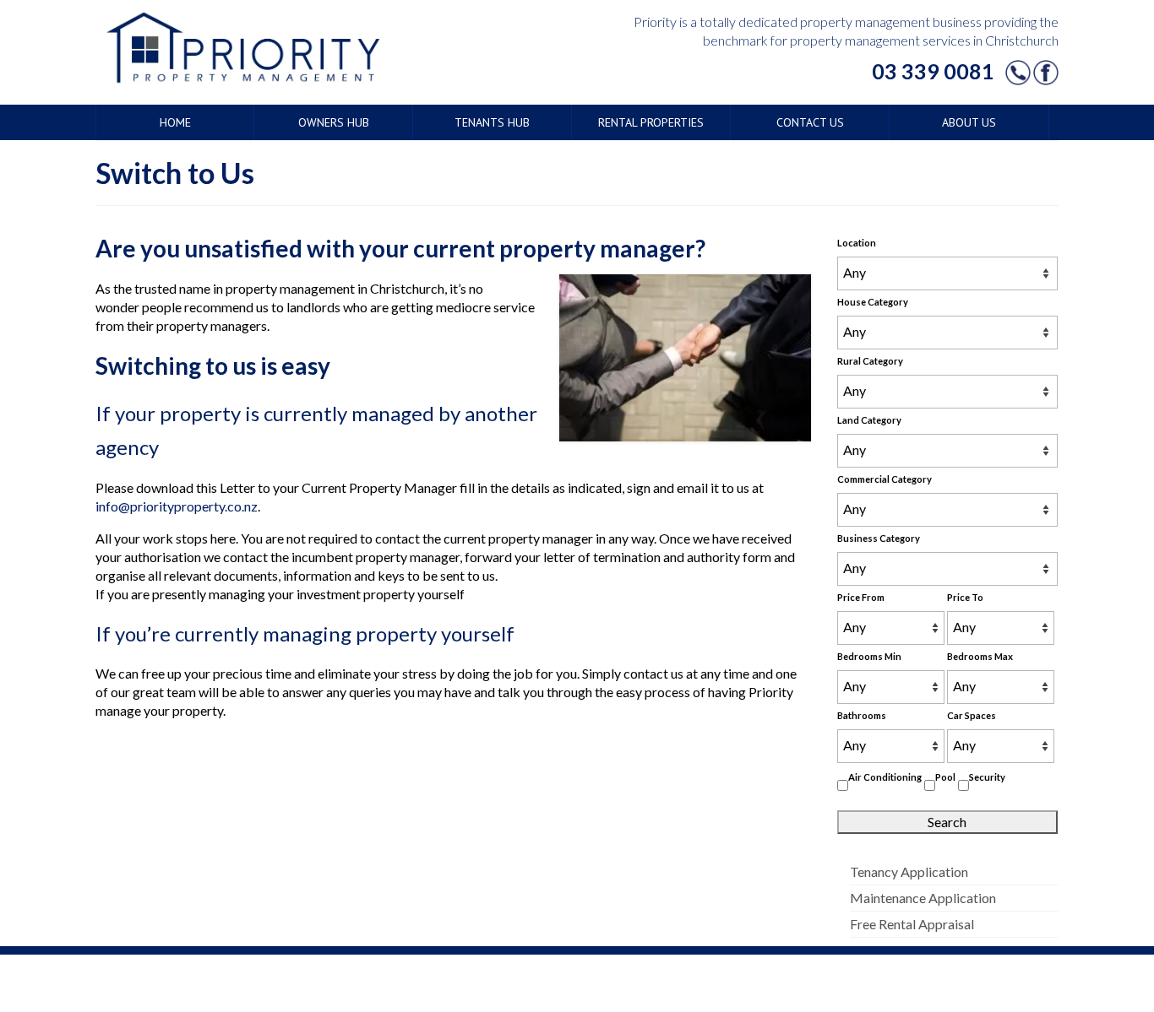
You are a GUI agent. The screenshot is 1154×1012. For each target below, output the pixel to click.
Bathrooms (861, 715)
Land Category (869, 419)
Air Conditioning (885, 776)
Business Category (878, 538)
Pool (945, 776)
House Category (872, 301)
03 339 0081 (933, 71)
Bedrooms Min (869, 656)
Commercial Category (884, 479)
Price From (861, 597)
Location (856, 242)
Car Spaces (971, 715)
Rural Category (870, 360)
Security (987, 776)
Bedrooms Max (980, 656)
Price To (965, 597)
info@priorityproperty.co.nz (176, 506)
